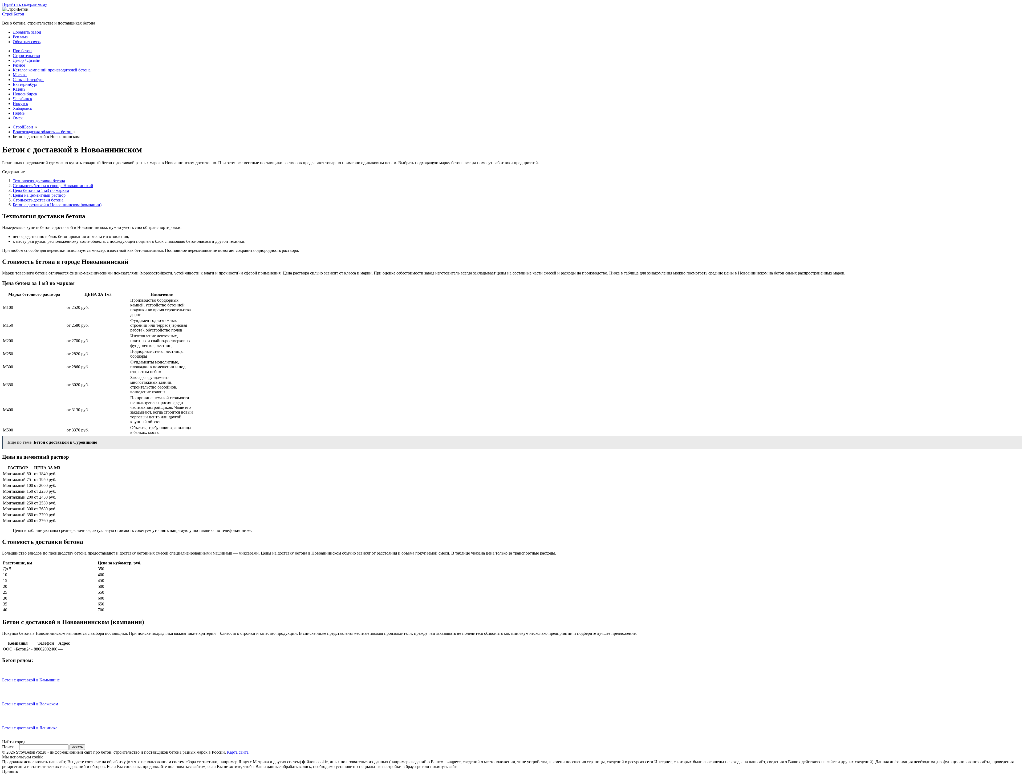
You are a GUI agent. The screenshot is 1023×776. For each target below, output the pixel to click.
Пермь (19, 113)
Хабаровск (22, 108)
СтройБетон (13, 14)
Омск (18, 118)
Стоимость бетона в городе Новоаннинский (53, 185)
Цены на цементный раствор (39, 195)
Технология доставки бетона (39, 181)
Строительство (26, 55)
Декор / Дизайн (26, 60)
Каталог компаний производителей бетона (52, 70)
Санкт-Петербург (28, 79)
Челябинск (22, 98)
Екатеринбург (25, 84)
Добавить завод (27, 32)
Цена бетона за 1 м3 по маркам (41, 190)
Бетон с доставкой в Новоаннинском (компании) (57, 205)
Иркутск (20, 103)
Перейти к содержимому (24, 4)
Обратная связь (26, 41)
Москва (20, 74)
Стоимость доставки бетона (38, 200)
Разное (19, 65)
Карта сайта (238, 752)
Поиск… (10, 747)
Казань (19, 89)
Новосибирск (25, 94)
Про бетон (22, 50)
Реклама (20, 37)
